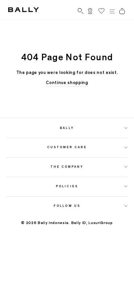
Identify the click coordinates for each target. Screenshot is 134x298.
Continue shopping (67, 82)
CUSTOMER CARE (67, 147)
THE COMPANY (67, 166)
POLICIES (67, 186)
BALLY (67, 128)
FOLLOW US (67, 206)
